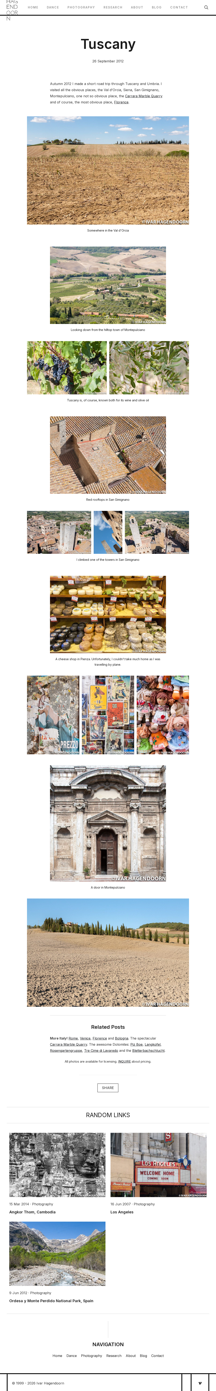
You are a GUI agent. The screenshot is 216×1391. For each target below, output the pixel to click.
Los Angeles (122, 1212)
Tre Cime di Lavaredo (101, 1050)
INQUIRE (124, 1061)
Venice (85, 1038)
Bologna (121, 1038)
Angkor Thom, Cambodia (32, 1212)
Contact (179, 7)
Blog (157, 7)
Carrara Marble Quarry (143, 96)
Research (113, 7)
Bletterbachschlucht (148, 1050)
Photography (81, 7)
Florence (121, 102)
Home (33, 7)
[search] (206, 7)
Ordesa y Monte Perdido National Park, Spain (51, 1301)
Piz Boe (136, 1044)
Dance (53, 7)
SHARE (108, 1088)
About (137, 7)
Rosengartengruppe (66, 1050)
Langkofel (153, 1044)
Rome (73, 1038)
